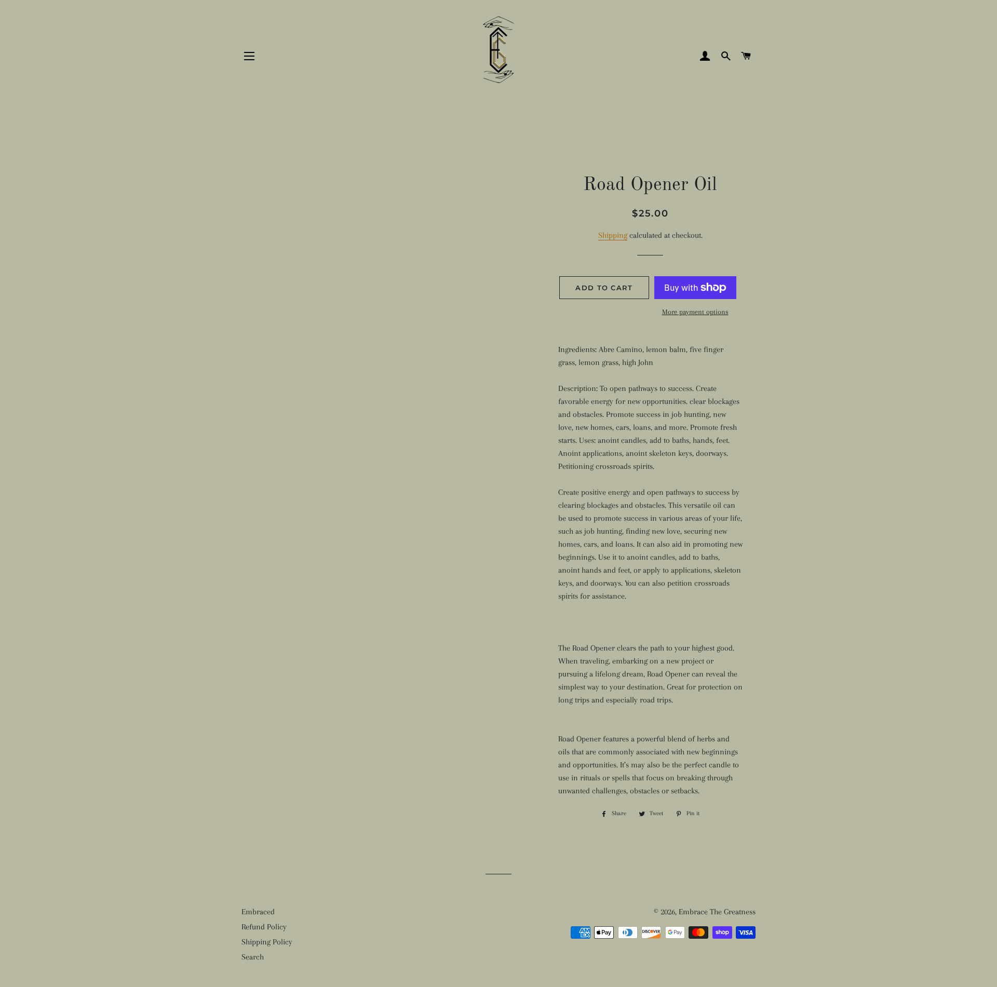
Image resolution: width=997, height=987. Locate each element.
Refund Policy (264, 926)
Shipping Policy (266, 942)
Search (252, 957)
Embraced (258, 911)
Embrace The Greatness (717, 911)
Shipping (612, 235)
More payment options (695, 312)
